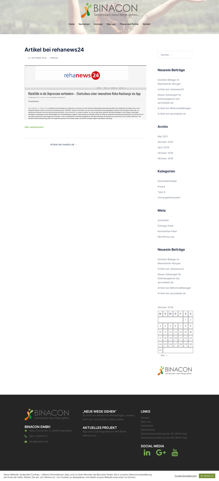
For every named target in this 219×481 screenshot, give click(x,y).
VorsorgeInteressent (169, 197)
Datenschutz (148, 429)
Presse (54, 58)
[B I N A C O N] (109, 11)
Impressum (147, 425)
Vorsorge (98, 24)
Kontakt (146, 24)
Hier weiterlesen (34, 127)
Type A (162, 191)
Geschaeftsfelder (167, 181)
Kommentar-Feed (167, 231)
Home (71, 24)
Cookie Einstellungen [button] (186, 476)
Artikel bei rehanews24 (171, 89)
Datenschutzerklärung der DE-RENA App (164, 433)
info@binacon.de (38, 441)
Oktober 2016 (165, 158)
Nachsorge (84, 24)
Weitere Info (89, 435)
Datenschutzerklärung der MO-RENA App (164, 437)
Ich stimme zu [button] (207, 476)
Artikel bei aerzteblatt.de (172, 113)
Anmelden (163, 220)
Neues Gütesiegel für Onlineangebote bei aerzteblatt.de (169, 98)
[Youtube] (175, 454)
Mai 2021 (163, 136)
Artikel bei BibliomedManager (174, 108)
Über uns (111, 24)
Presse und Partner (129, 24)
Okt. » (164, 355)
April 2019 (163, 147)
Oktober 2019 (165, 141)
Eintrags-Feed (165, 225)
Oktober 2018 (165, 152)
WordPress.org (166, 236)
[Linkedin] (147, 454)
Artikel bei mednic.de (62, 144)
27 (175, 344)
